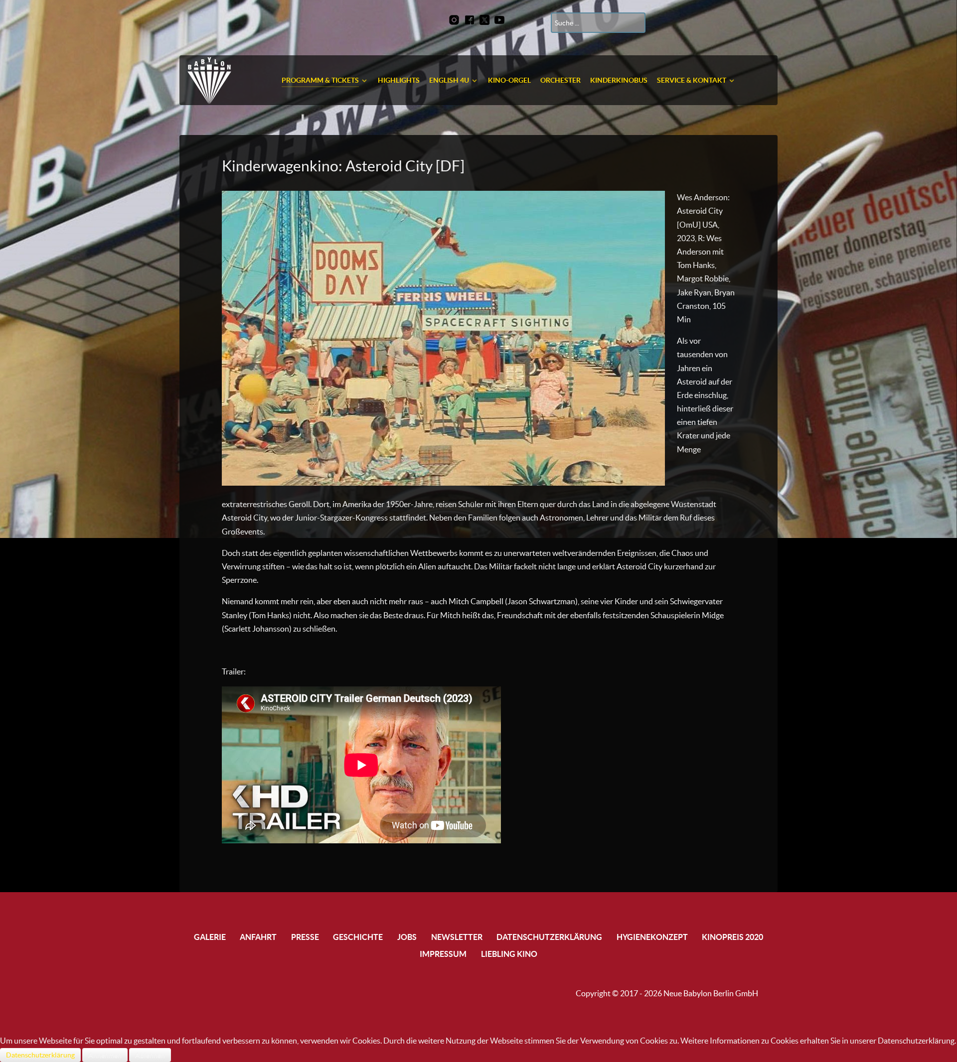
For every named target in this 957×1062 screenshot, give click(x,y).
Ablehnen (150, 1055)
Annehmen (105, 1055)
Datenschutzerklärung (40, 1055)
